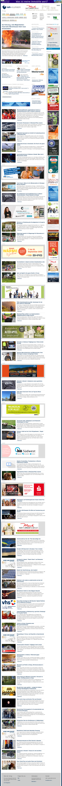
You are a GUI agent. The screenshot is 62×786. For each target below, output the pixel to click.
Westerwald (5, 20)
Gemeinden (21, 17)
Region (3, 13)
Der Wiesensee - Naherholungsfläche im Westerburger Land (7, 76)
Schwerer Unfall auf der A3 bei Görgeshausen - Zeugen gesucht (30, 432)
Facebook (35, 13)
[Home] (2, 10)
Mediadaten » (34, 781)
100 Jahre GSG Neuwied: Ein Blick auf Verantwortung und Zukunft (31, 511)
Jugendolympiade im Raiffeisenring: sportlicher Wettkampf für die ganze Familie (31, 612)
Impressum (42, 18)
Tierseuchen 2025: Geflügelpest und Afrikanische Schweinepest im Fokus (28, 421)
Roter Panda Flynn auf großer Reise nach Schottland (29, 761)
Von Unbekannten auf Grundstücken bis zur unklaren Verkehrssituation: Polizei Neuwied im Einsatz (29, 194)
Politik (7, 13)
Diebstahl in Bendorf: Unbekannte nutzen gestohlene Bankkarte (37, 43)
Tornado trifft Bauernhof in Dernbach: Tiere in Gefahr (29, 549)
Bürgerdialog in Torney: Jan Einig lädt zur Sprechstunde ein (30, 634)
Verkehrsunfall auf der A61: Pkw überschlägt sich (29, 539)
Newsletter (34, 18)
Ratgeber (16, 17)
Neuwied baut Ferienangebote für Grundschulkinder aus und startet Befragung (30, 710)
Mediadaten (42, 15)
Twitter (19, 780)
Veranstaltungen (10, 17)
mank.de (50, 48)
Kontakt (41, 19)
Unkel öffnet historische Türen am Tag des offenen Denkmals (29, 392)
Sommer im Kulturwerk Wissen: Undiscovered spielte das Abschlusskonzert (23, 71)
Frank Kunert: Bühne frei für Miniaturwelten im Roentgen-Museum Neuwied (31, 183)
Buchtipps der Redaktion (37, 102)
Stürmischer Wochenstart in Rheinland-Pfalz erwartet (30, 123)
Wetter (25, 17)
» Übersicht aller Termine (7, 96)
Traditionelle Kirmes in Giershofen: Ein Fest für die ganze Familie (31, 144)
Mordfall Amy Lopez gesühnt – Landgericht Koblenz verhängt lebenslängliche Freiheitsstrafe (29, 688)
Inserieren (41, 13)
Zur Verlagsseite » (7, 782)
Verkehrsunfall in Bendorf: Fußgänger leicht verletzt (29, 644)
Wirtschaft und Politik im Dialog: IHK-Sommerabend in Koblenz (30, 665)
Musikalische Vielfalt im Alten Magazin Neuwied (28, 591)
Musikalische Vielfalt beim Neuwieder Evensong (28, 730)
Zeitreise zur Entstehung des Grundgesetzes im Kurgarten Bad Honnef (31, 222)
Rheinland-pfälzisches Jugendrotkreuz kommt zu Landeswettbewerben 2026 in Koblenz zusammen (28, 110)
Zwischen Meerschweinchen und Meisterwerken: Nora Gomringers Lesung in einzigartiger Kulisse (30, 353)
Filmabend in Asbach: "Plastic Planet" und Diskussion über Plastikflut (30, 560)
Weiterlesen (25, 55)
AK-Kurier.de (35, 15)
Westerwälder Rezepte (36, 100)
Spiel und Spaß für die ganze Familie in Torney (28, 273)
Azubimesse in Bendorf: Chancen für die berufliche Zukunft (29, 751)
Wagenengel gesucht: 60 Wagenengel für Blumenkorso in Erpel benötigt (30, 234)
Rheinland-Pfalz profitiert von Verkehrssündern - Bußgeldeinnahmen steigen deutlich (28, 314)
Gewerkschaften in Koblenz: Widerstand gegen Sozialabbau (28, 655)
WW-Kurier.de (35, 16)
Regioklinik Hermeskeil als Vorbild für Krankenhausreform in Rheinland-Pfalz (31, 133)
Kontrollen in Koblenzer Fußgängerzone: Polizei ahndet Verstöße (30, 342)
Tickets (48, 16)
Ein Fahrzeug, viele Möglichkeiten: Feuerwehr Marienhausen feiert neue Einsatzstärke (14, 27)
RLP (25, 13)
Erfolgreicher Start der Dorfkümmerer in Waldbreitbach (30, 720)
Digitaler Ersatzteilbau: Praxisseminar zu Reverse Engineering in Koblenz (29, 461)
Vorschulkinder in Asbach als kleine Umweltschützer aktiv (31, 262)
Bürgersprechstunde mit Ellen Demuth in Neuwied (29, 740)
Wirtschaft (12, 13)
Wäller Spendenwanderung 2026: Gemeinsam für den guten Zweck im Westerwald (29, 302)
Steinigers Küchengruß (36, 103)
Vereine (17, 13)
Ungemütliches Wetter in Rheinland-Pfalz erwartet (29, 471)
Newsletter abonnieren (36, 81)
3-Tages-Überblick (52, 42)
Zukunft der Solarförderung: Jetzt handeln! (27, 570)
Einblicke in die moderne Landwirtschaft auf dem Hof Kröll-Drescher (29, 580)
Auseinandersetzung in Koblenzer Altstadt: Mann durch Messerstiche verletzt (30, 155)
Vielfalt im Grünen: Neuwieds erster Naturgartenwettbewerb (25, 624)
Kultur (21, 13)
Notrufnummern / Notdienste (37, 80)
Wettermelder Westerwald (54, 45)
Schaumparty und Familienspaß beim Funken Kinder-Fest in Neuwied (30, 500)
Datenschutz (42, 16)
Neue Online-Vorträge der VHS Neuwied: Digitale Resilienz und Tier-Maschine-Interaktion (31, 601)
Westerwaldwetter (52, 44)
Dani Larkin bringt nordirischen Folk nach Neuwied (29, 699)
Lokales (4, 17)
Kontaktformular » (49, 780)
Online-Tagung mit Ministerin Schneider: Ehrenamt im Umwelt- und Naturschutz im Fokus (30, 677)
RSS (18, 778)
